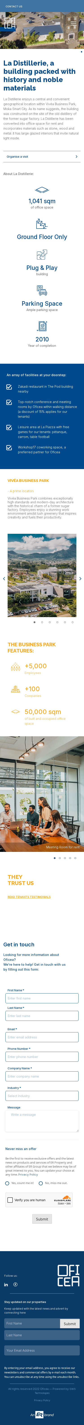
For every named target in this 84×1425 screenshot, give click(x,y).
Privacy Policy (28, 1174)
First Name (15, 990)
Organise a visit (17, 156)
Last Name (15, 1008)
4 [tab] (57, 622)
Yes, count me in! (22, 1183)
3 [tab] (50, 622)
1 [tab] (81, 51)
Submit (42, 1219)
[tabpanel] (42, 575)
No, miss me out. (56, 1183)
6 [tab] (72, 622)
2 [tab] (42, 622)
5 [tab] (65, 622)
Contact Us (14, 6)
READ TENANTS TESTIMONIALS (29, 897)
